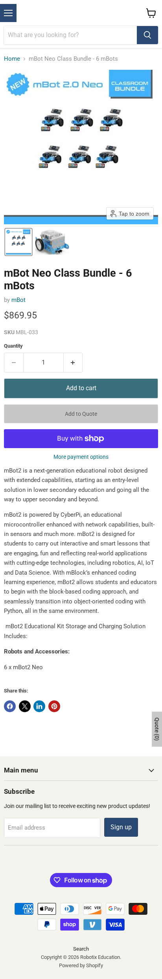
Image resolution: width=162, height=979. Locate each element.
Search (81, 949)
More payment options (81, 457)
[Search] (147, 35)
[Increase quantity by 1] (73, 362)
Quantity (13, 346)
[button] (18, 242)
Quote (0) (157, 729)
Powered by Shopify (81, 965)
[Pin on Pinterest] (54, 706)
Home (12, 59)
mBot (18, 299)
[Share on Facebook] (10, 706)
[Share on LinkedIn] (39, 706)
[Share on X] (25, 706)
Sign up (121, 827)
